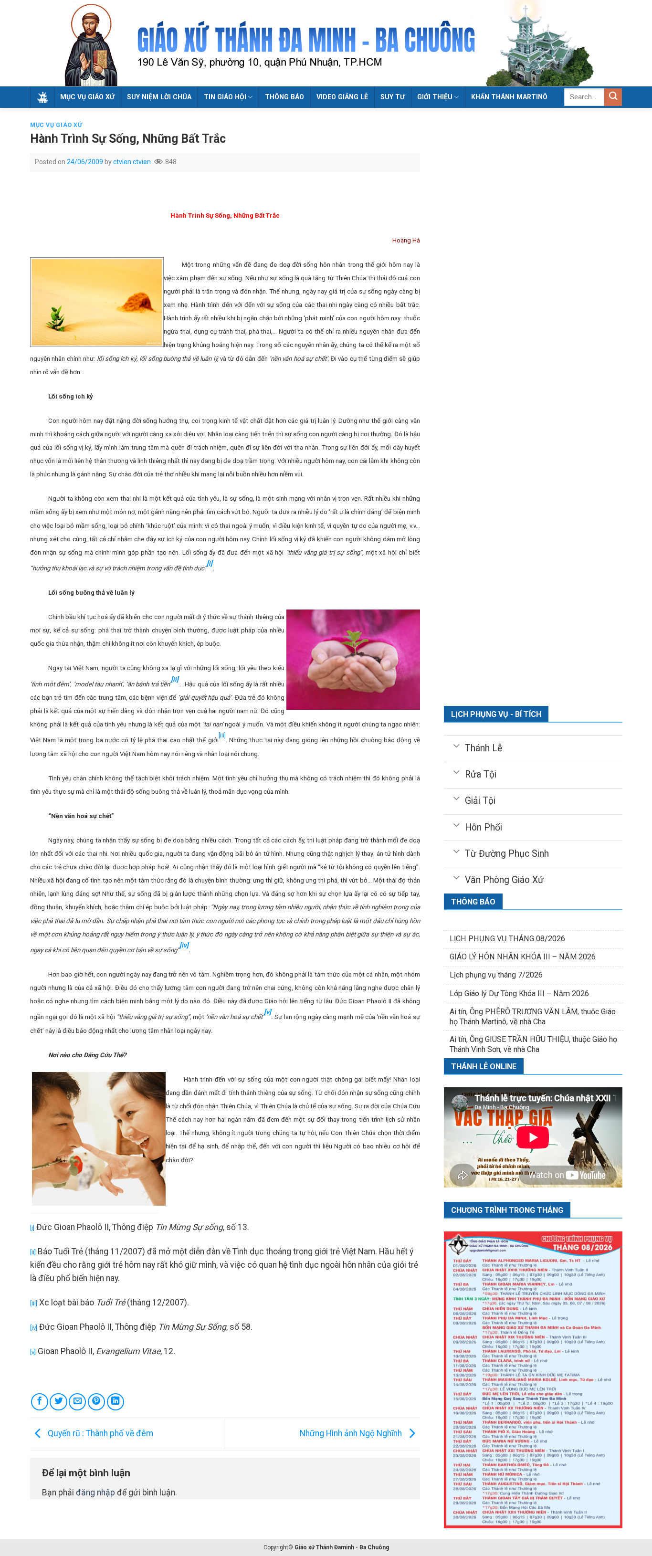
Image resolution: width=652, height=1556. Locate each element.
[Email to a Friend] (77, 1401)
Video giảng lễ (342, 97)
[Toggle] (456, 745)
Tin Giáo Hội (225, 97)
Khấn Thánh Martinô (509, 97)
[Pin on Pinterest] (96, 1401)
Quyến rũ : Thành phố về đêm (99, 1433)
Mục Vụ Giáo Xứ (87, 97)
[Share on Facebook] (39, 1401)
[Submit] (613, 97)
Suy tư (392, 97)
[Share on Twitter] (58, 1401)
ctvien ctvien (132, 162)
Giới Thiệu (434, 97)
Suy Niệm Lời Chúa (159, 97)
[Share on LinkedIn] (115, 1401)
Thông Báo (284, 97)
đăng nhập (95, 1492)
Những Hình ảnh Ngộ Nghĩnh (352, 1433)
